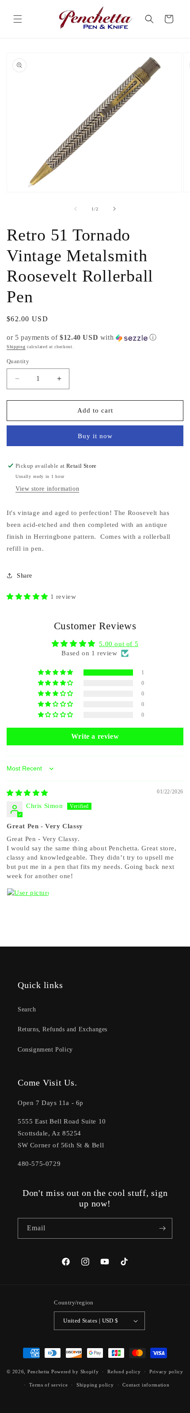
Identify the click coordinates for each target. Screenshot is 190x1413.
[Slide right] (114, 208)
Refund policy (124, 1371)
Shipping (16, 346)
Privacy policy (166, 1371)
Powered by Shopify (75, 1371)
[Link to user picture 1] (28, 909)
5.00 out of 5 (118, 643)
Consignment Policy (45, 1049)
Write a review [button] (95, 736)
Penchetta (39, 1371)
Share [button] (24, 575)
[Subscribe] (162, 1228)
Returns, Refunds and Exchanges (62, 1029)
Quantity (18, 361)
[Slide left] (75, 208)
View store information (47, 488)
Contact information (145, 1384)
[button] (17, 19)
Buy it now (95, 436)
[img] (27, 793)
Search (27, 1009)
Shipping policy (95, 1384)
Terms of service (48, 1384)
